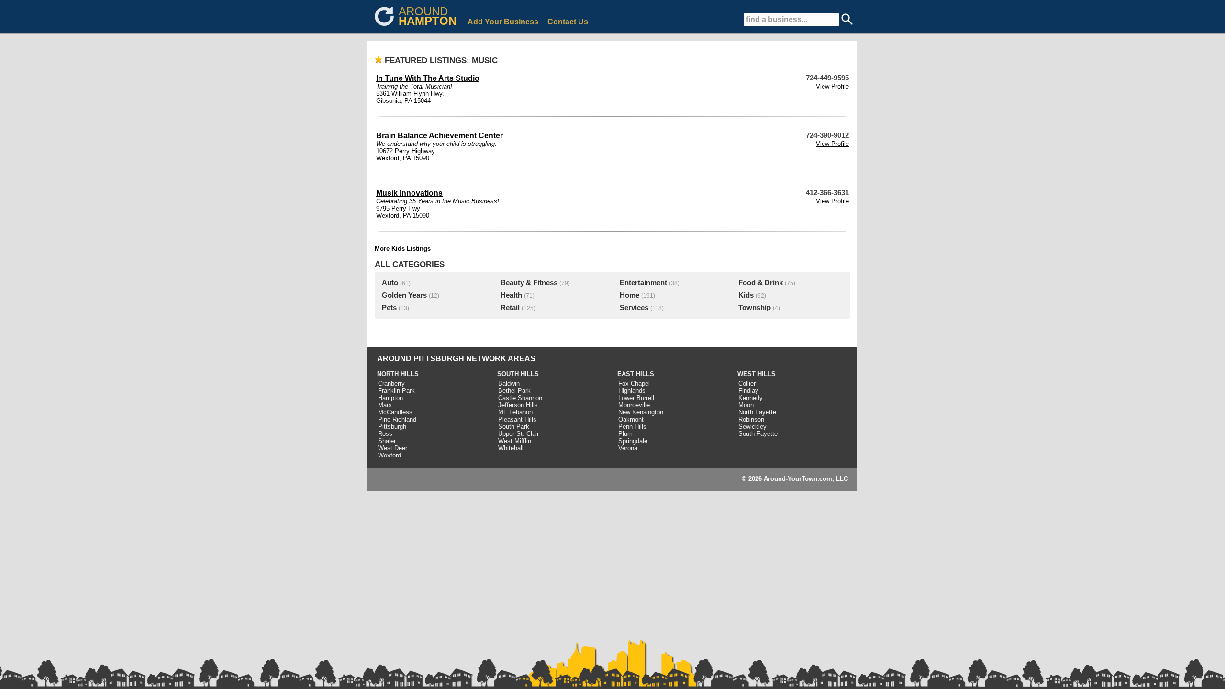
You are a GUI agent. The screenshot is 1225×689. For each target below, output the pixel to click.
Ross (385, 433)
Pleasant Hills (517, 419)
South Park (513, 426)
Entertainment (643, 283)
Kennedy (750, 397)
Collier (747, 383)
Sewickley (752, 426)
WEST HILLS (756, 374)
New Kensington (640, 412)
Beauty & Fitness (529, 283)
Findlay (748, 390)
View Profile (832, 86)
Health (511, 295)
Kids (746, 295)
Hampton (390, 397)
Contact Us (567, 22)
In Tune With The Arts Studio (427, 78)
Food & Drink (760, 283)
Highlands (632, 390)
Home (629, 295)
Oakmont (631, 419)
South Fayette (758, 433)
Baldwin (509, 383)
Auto (390, 283)
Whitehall (510, 448)
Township (754, 307)
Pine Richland (397, 419)
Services (634, 307)
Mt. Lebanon (515, 412)
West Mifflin (514, 441)
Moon (746, 405)
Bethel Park (514, 390)
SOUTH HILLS (518, 374)
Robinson (751, 419)
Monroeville (634, 405)
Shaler (387, 441)
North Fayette (757, 412)
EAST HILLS (635, 374)
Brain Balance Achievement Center (439, 136)
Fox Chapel (634, 383)
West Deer (392, 448)
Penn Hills (632, 426)
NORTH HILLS (398, 374)
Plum (625, 433)
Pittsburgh (392, 426)
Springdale (632, 441)
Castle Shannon (520, 397)
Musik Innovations (409, 193)
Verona (627, 448)
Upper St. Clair (518, 433)
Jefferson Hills (518, 405)
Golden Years (404, 295)
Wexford (389, 455)
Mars (385, 405)
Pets (389, 307)
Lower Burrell (636, 397)
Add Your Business (503, 22)
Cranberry (391, 383)
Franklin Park (396, 390)
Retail (510, 307)
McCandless (395, 412)
